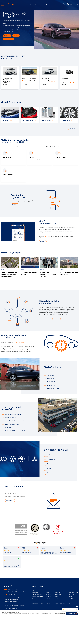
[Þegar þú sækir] (13, 170)
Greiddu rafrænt (60, 157)
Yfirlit (74, 282)
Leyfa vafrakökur (71, 613)
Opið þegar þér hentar (44, 318)
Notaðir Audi (51, 378)
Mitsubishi (50, 473)
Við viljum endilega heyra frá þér (15, 431)
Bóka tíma (14, 204)
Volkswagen (51, 459)
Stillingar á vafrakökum (60, 613)
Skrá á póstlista (9, 500)
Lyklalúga (32, 157)
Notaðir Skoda (51, 385)
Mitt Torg (42, 241)
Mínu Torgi (46, 236)
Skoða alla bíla (72, 58)
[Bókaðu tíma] (13, 153)
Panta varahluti (11, 594)
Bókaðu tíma (7, 157)
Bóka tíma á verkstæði (12, 424)
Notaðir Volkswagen (53, 382)
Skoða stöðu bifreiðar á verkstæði (16, 592)
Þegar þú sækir (8, 174)
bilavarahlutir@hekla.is (20, 342)
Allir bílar (50, 372)
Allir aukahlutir (72, 128)
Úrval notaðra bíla (11, 417)
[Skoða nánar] (18, 231)
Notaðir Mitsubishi (53, 388)
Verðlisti (15, 35)
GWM (49, 468)
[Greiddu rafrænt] (65, 153)
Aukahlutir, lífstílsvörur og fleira (15, 421)
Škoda (49, 464)
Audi (49, 455)
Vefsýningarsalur (7, 39)
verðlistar (46, 456)
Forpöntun (6, 35)
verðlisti (45, 470)
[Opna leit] (77, 4)
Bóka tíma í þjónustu (13, 589)
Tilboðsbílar (51, 375)
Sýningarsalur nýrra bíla (13, 414)
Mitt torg (8, 427)
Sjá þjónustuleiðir (66, 318)
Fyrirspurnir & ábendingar (14, 597)
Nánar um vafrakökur (17, 614)
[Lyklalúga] (39, 153)
